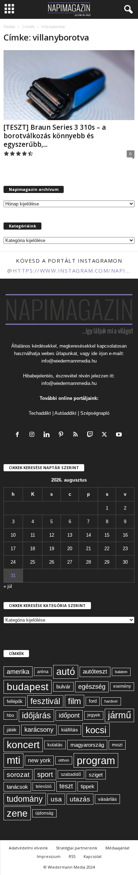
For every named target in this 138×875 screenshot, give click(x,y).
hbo (10, 715)
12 (51, 535)
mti (13, 760)
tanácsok (17, 787)
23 (125, 548)
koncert (23, 744)
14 (88, 535)
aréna (42, 671)
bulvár (63, 686)
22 (106, 548)
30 (125, 562)
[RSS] (77, 435)
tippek (87, 786)
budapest (27, 686)
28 (88, 562)
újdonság (44, 813)
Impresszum (49, 856)
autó (65, 671)
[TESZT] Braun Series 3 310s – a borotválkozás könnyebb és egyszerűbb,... (55, 136)
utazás (80, 799)
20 (69, 548)
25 (32, 562)
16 (125, 535)
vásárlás (107, 799)
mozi (117, 744)
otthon (63, 760)
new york (39, 760)
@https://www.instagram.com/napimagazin (69, 270)
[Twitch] (91, 435)
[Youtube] (119, 435)
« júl (8, 586)
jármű (119, 715)
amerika (18, 671)
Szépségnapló (94, 413)
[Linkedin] (48, 435)
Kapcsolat (93, 856)
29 (106, 562)
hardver (111, 701)
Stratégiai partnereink (76, 847)
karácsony (38, 729)
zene (17, 813)
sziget (96, 775)
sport (45, 774)
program (96, 760)
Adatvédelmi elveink (28, 847)
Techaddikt (40, 413)
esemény (122, 686)
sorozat (18, 774)
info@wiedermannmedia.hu (69, 361)
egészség (91, 686)
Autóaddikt (65, 413)
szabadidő (71, 774)
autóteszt (95, 671)
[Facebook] (19, 435)
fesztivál (45, 701)
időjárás (36, 715)
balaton (121, 672)
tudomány (25, 799)
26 (51, 562)
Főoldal (9, 26)
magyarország (87, 745)
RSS (72, 856)
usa (56, 799)
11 (32, 535)
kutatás (55, 744)
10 (13, 535)
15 (106, 535)
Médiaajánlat (117, 847)
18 (32, 548)
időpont (69, 715)
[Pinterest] (62, 435)
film (74, 701)
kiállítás (69, 729)
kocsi (96, 730)
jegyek (93, 715)
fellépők (15, 701)
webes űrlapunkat (59, 353)
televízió (44, 786)
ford (93, 701)
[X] (106, 435)
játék (12, 729)
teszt (66, 786)
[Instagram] (33, 435)
